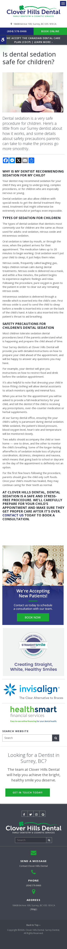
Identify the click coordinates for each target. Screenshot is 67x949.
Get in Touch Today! (28, 792)
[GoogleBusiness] (42, 814)
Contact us (13, 515)
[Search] (55, 737)
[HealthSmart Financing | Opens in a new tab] (33, 714)
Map (33, 909)
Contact (33, 866)
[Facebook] (25, 814)
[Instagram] (36, 814)
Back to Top (32, 925)
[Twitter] (30, 814)
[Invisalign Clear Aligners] (33, 691)
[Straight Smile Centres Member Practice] (33, 652)
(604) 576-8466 (16, 31)
